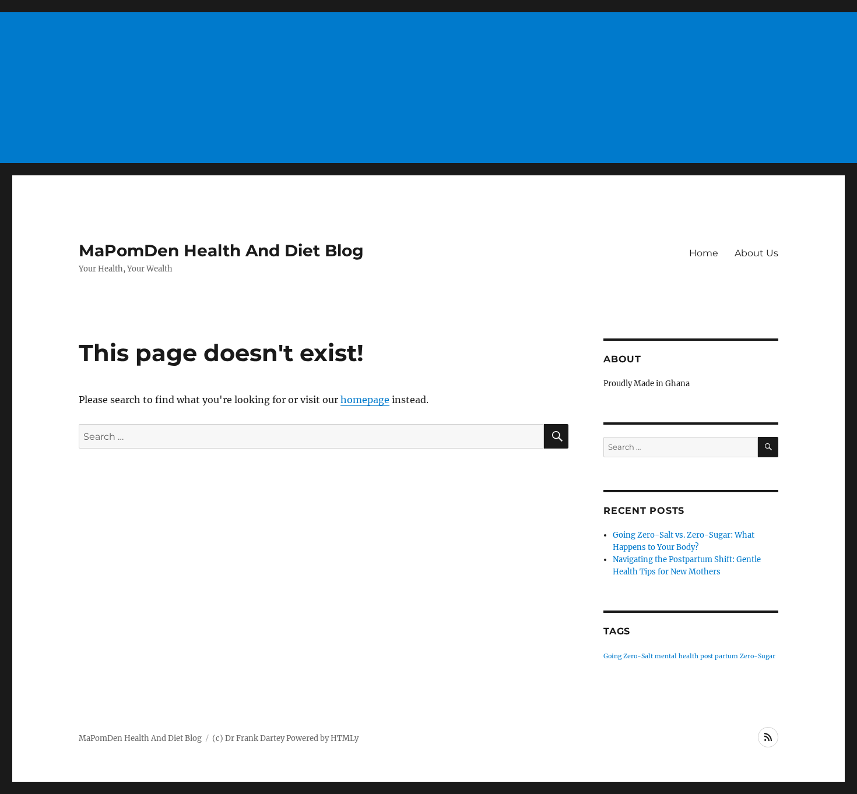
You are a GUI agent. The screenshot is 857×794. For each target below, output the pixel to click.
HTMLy (345, 738)
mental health (676, 656)
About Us (756, 253)
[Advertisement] (428, 82)
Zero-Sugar (757, 656)
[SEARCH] (768, 447)
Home (703, 253)
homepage (364, 399)
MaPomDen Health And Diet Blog (221, 250)
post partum (719, 656)
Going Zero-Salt (628, 656)
